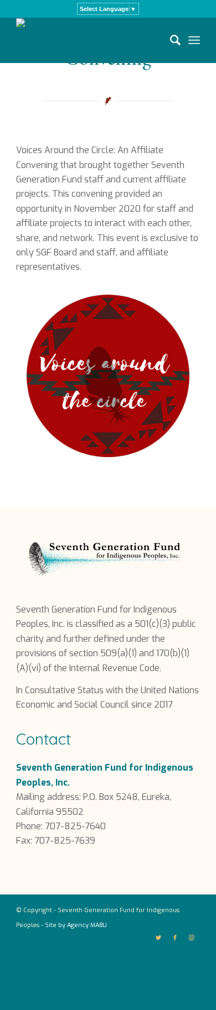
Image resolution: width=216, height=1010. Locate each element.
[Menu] (194, 40)
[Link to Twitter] (158, 938)
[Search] (170, 40)
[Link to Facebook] (175, 938)
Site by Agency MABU (76, 925)
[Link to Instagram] (191, 938)
